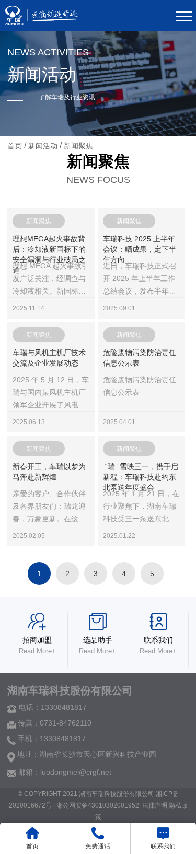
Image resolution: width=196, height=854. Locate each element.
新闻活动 (44, 146)
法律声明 (154, 805)
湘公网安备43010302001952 (97, 805)
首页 (14, 146)
